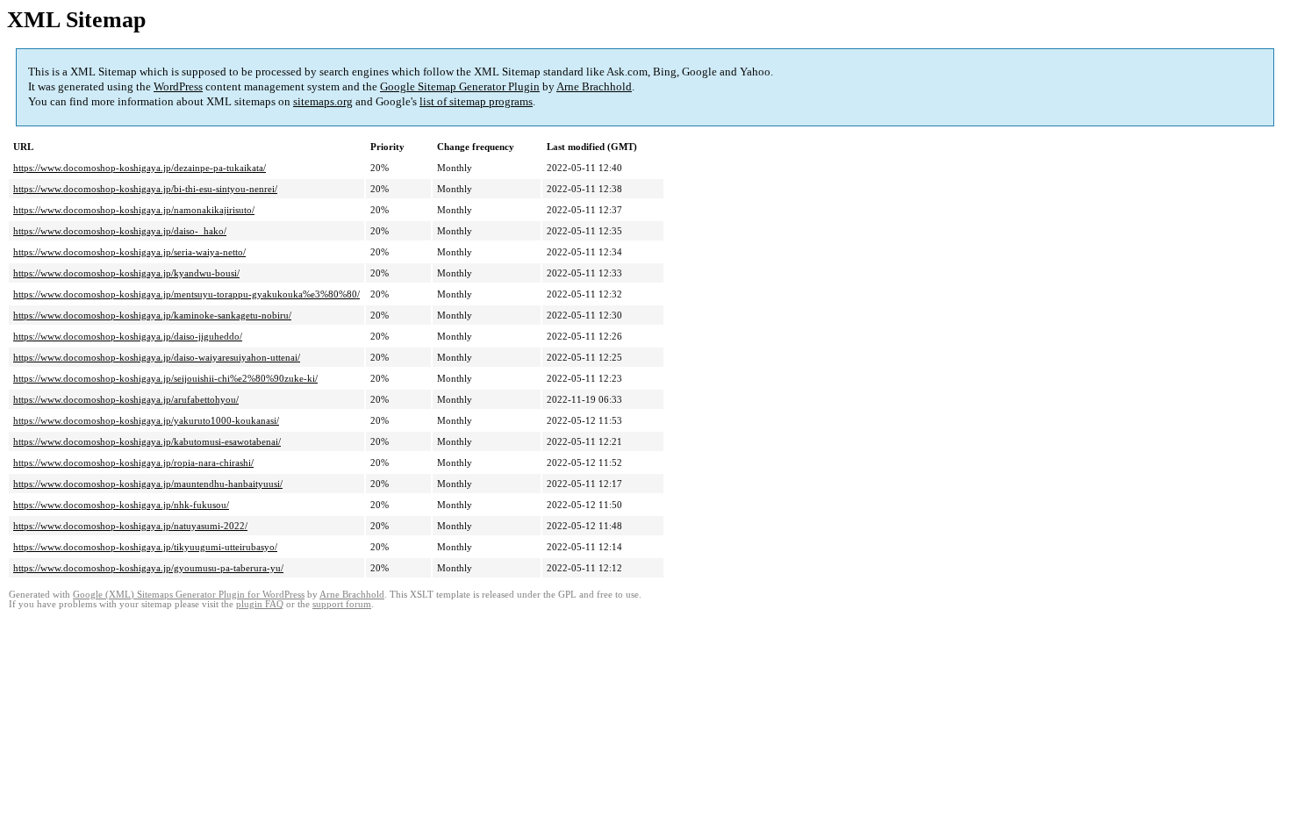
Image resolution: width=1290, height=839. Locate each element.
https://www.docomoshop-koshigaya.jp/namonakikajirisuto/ (133, 209)
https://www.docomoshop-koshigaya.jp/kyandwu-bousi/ (126, 273)
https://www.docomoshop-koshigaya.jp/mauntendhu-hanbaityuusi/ (148, 483)
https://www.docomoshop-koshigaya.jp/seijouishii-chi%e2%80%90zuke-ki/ (165, 378)
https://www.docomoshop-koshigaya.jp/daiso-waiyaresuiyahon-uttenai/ (156, 357)
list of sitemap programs (476, 101)
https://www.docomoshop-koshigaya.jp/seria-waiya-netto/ (129, 252)
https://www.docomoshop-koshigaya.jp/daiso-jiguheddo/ (127, 336)
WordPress (178, 86)
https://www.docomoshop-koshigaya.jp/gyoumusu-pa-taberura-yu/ (148, 568)
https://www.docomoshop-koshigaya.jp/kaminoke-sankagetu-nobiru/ (152, 315)
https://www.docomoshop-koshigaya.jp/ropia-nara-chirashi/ (133, 462)
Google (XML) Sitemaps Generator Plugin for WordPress (189, 594)
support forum (341, 604)
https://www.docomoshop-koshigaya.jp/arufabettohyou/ (126, 399)
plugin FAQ (259, 604)
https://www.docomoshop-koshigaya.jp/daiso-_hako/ (119, 231)
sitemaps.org (323, 101)
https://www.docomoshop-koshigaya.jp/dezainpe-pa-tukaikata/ (139, 167)
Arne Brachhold (594, 86)
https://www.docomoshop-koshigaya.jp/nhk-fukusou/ (121, 504)
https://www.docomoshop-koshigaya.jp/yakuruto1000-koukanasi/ (146, 420)
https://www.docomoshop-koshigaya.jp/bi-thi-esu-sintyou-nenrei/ (145, 188)
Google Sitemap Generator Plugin (460, 86)
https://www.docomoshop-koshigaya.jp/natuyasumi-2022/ (130, 525)
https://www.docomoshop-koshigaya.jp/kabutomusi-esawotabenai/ (147, 441)
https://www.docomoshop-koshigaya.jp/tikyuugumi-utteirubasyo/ (145, 546)
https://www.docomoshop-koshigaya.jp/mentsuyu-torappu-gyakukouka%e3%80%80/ (186, 294)
